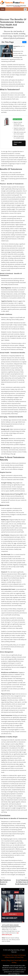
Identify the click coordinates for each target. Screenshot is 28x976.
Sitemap (22, 955)
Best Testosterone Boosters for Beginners (5, 882)
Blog (8, 960)
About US (9, 955)
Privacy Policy (19, 957)
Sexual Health (18, 960)
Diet (12, 960)
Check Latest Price (17, 143)
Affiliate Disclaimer (10, 957)
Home (2, 9)
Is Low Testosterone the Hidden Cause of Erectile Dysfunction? (21, 882)
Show (24, 42)
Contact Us (16, 955)
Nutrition (3, 960)
